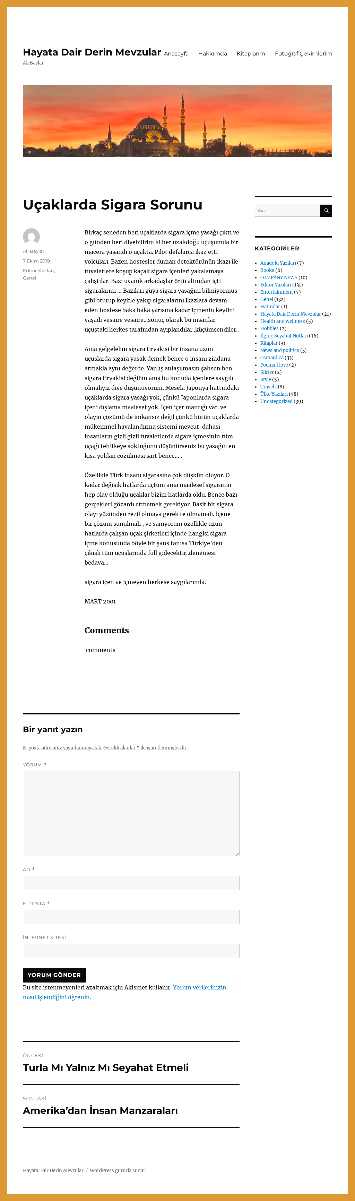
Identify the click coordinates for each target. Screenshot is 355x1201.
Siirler (267, 372)
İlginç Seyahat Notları (284, 336)
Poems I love (274, 365)
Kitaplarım (251, 53)
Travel (267, 387)
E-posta (36, 904)
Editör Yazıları (38, 270)
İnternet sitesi (44, 937)
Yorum (34, 765)
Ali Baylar (33, 251)
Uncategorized (276, 401)
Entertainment (276, 292)
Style (265, 380)
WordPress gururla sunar (117, 1171)
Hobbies (269, 329)
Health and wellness (282, 321)
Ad (29, 870)
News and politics (279, 350)
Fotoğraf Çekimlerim (303, 53)
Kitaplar (269, 343)
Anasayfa (176, 53)
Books (267, 270)
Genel (29, 278)
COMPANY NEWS (278, 278)
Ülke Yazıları (274, 394)
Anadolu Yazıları (278, 263)
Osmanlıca (272, 358)
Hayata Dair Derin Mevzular (92, 52)
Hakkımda (212, 53)
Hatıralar (270, 307)
